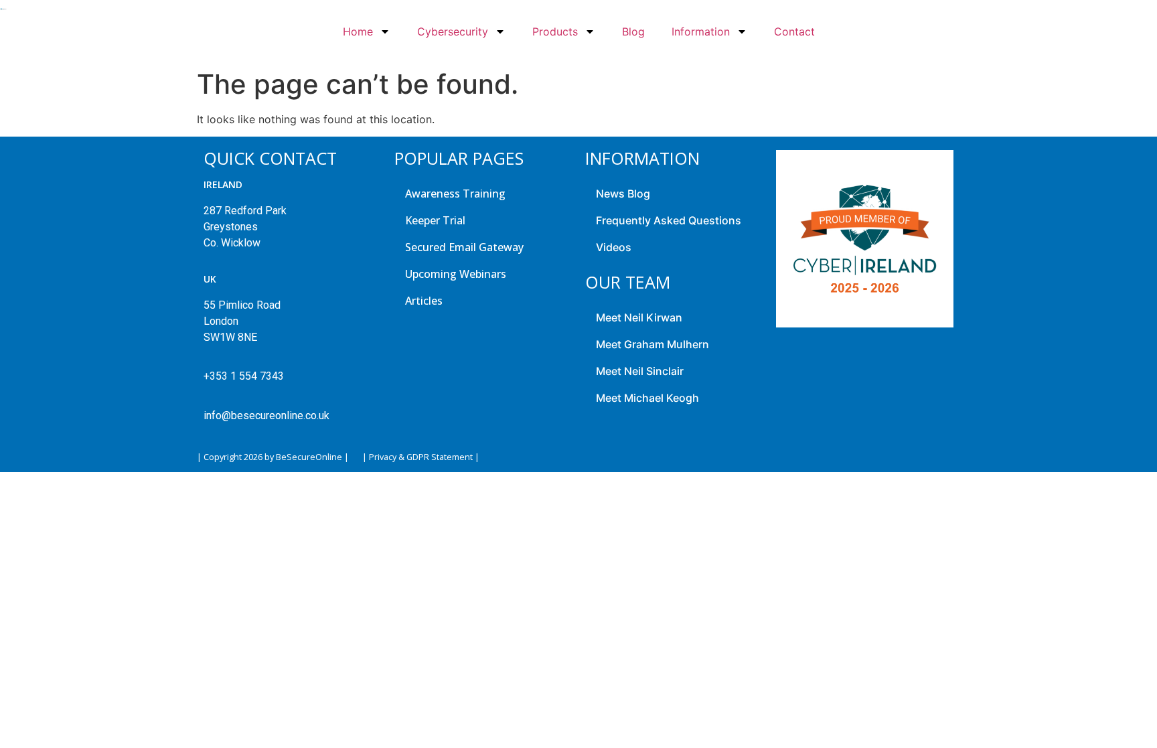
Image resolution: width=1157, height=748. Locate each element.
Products (555, 31)
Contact (794, 31)
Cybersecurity (452, 31)
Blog (633, 31)
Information (701, 31)
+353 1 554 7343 (244, 376)
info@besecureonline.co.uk (266, 415)
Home (358, 31)
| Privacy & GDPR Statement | (420, 457)
